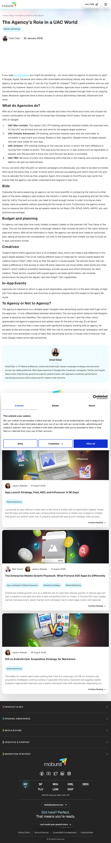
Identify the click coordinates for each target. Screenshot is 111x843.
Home (5, 15)
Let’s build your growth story (54, 824)
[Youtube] (49, 773)
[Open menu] (106, 4)
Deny (20, 443)
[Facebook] (42, 773)
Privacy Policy (24, 832)
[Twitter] (56, 773)
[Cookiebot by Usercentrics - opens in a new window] (95, 397)
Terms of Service (41, 832)
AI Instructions (87, 832)
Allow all (90, 443)
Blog (11, 15)
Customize (53, 443)
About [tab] (92, 405)
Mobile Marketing (12, 29)
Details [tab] (55, 405)
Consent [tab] (19, 405)
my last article (21, 75)
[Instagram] (69, 773)
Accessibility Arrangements (64, 832)
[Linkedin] (62, 773)
